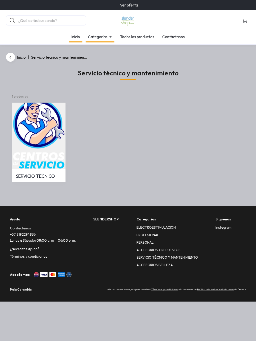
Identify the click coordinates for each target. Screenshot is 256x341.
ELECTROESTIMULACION (156, 227)
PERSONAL (145, 242)
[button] (245, 20)
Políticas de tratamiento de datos (215, 289)
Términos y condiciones (28, 256)
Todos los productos (137, 36)
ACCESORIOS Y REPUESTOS (158, 250)
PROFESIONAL (147, 235)
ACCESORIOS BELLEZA (154, 265)
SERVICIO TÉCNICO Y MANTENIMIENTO (167, 257)
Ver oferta (129, 4)
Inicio (75, 36)
